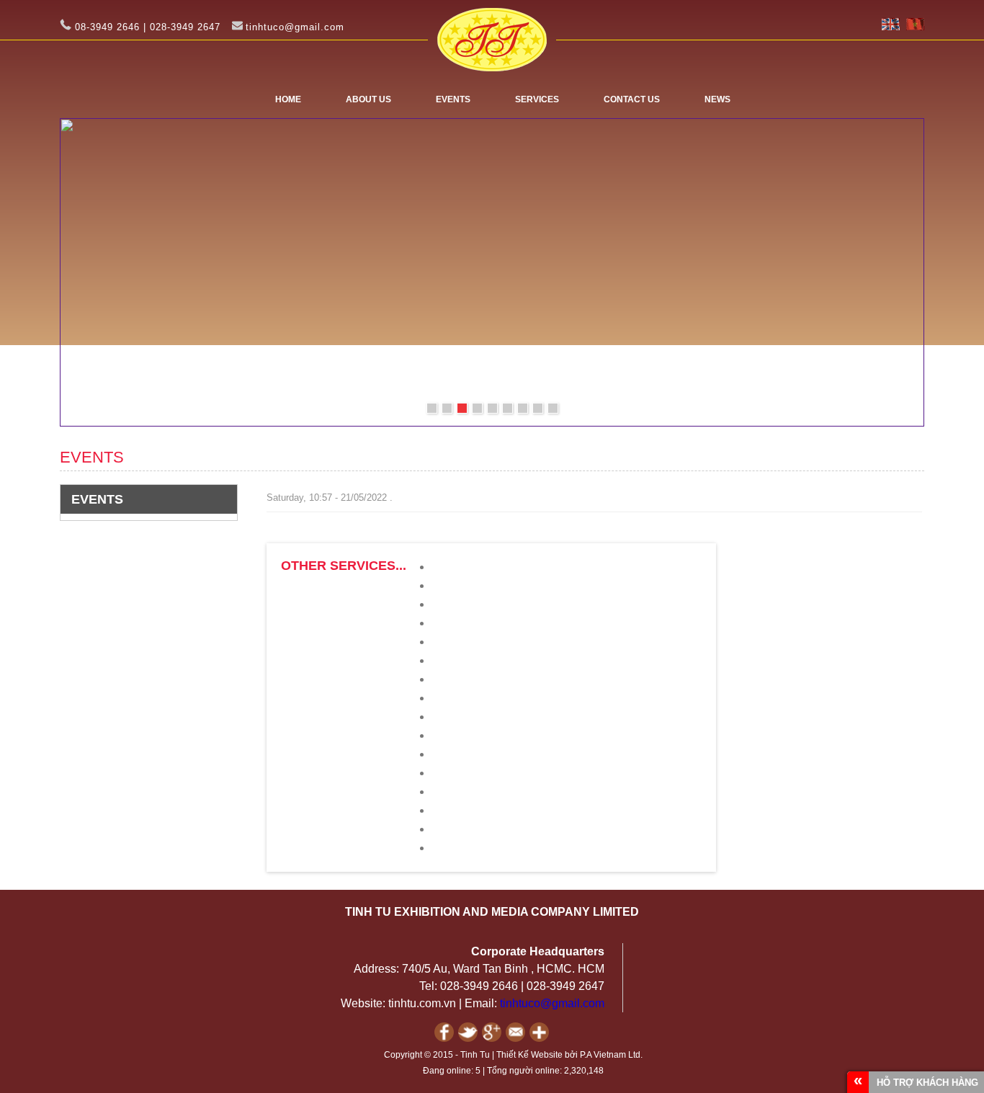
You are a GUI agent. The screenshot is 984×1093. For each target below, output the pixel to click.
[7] (522, 408)
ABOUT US (368, 99)
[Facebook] (446, 1038)
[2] (447, 408)
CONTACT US (632, 99)
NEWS (717, 99)
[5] (492, 408)
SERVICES (537, 99)
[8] (537, 408)
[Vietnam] (915, 27)
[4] (477, 408)
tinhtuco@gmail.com (552, 1003)
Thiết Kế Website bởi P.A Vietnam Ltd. (569, 1055)
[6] (507, 408)
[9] (552, 408)
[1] (431, 408)
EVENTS (453, 99)
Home (288, 99)
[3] (462, 408)
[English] (891, 27)
